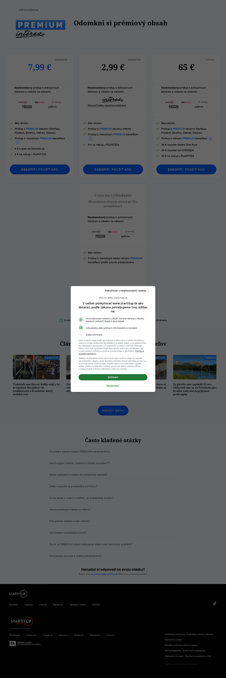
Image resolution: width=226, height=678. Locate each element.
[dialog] (113, 339)
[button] (113, 335)
